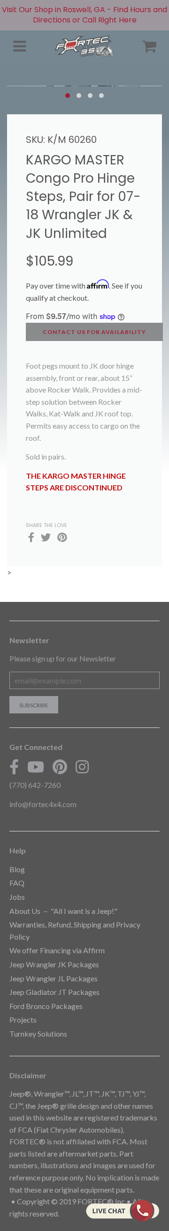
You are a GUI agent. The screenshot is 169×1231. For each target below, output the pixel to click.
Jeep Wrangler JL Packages (53, 978)
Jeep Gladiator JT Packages (54, 991)
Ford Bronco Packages (46, 1005)
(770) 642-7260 (35, 784)
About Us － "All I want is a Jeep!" (63, 910)
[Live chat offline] (122, 1210)
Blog (17, 869)
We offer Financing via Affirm (57, 950)
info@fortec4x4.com (43, 804)
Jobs (17, 896)
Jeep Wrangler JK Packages (54, 964)
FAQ (16, 882)
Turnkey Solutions (38, 1033)
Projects (23, 1019)
